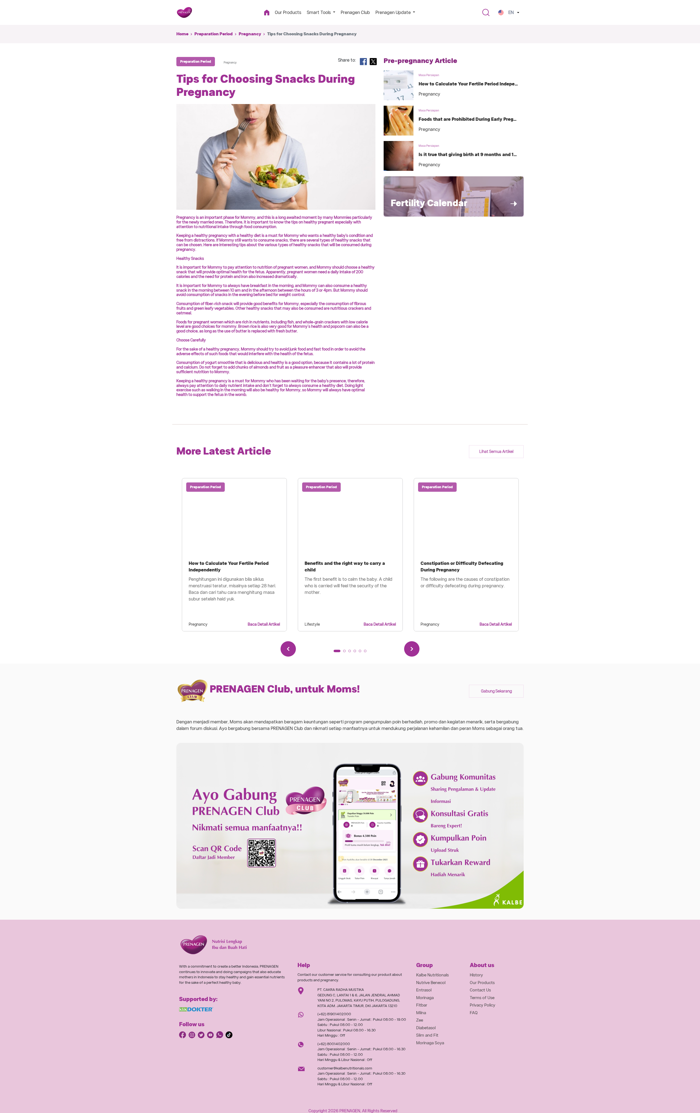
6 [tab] (367, 652)
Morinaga (425, 997)
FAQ (474, 1012)
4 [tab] (356, 652)
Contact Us (480, 990)
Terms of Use (482, 997)
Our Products (288, 12)
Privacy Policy (482, 1005)
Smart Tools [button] (319, 12)
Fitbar (421, 1005)
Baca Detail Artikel (264, 624)
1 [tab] (336, 652)
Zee (419, 1020)
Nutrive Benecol (430, 982)
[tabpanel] (234, 554)
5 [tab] (361, 652)
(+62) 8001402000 (333, 1044)
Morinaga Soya (430, 1042)
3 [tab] (351, 652)
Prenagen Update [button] (393, 12)
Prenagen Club (355, 12)
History (476, 975)
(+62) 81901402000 (334, 1014)
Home (182, 33)
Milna (421, 1012)
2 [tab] (346, 652)
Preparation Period (213, 33)
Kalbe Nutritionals (432, 975)
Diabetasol (426, 1027)
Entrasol (423, 990)
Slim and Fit (427, 1035)
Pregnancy (250, 33)
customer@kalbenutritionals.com (344, 1068)
